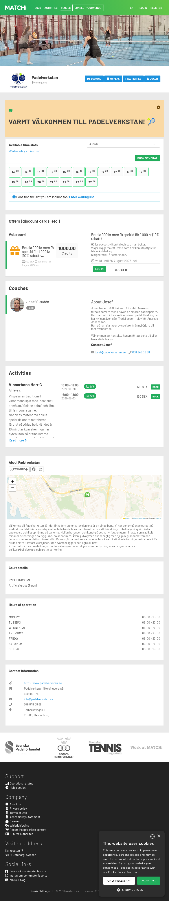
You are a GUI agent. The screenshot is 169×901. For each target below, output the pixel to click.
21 (53, 182)
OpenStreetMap (139, 518)
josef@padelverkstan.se (110, 352)
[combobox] (152, 836)
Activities (134, 78)
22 (79, 182)
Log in (99, 269)
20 (28, 182)
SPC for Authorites (21, 834)
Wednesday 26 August (24, 151)
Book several (147, 158)
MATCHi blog (17, 880)
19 (143, 172)
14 (41, 172)
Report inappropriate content (27, 829)
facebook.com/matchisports (27, 871)
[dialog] (132, 864)
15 (66, 172)
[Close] (158, 107)
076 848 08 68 (141, 352)
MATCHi (15, 7)
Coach (153, 78)
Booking (95, 78)
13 (15, 172)
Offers (115, 78)
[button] (87, 494)
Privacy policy (18, 808)
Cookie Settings (40, 891)
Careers (14, 821)
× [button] (158, 836)
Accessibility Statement (24, 817)
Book (155, 387)
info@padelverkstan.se (38, 699)
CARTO (158, 518)
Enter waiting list (81, 197)
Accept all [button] (148, 880)
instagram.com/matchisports (28, 875)
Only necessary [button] (119, 881)
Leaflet (127, 518)
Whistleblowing (19, 825)
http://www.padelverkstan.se (43, 683)
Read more (17, 440)
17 (117, 172)
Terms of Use (18, 812)
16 (92, 172)
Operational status (21, 783)
